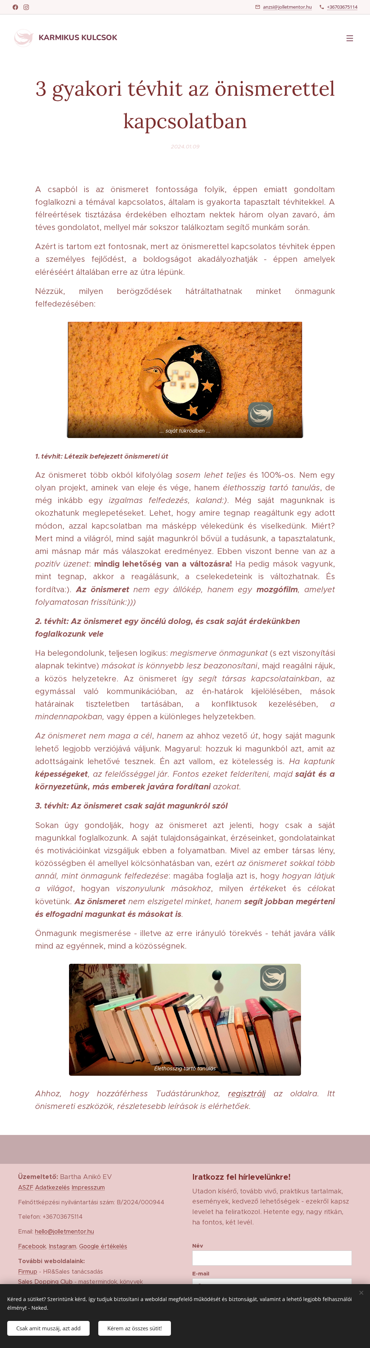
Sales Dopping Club (45, 1281)
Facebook (32, 1246)
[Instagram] (26, 7)
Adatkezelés (52, 1187)
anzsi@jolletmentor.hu (287, 7)
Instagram (62, 1246)
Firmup (27, 1271)
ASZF (25, 1187)
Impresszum (88, 1187)
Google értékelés (103, 1246)
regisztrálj (247, 1093)
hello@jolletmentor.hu (64, 1231)
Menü (352, 38)
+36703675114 (342, 7)
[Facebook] (15, 7)
